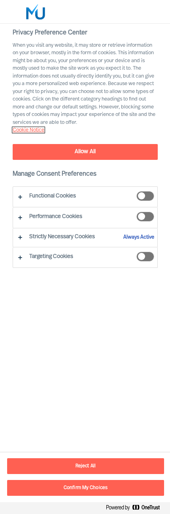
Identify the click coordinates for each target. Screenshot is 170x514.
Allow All (85, 152)
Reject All (86, 466)
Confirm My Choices (86, 488)
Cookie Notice (28, 130)
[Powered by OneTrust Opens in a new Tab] (136, 509)
